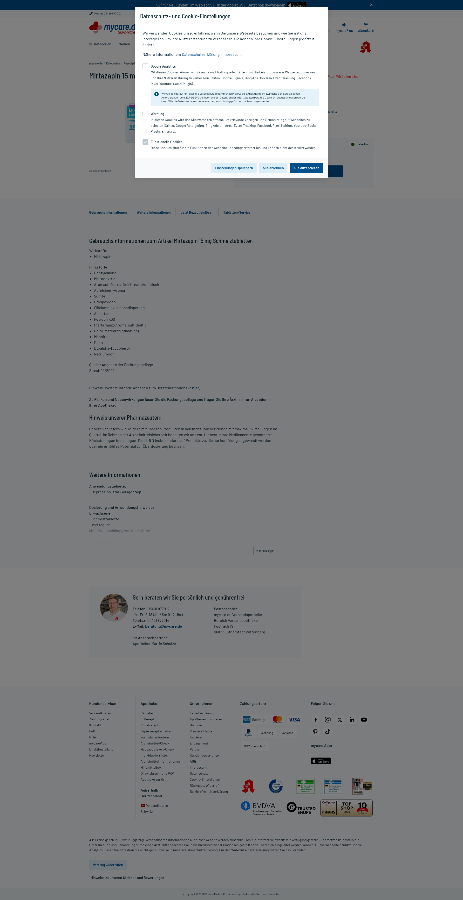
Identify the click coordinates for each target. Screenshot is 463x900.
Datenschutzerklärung (201, 54)
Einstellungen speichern (234, 168)
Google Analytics (248, 93)
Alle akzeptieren (306, 168)
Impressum (232, 54)
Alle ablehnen (273, 168)
